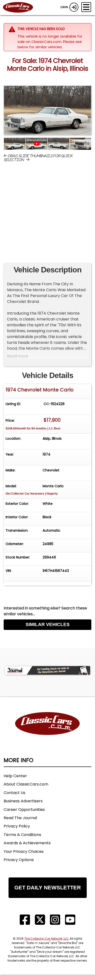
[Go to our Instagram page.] (55, 920)
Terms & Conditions (22, 834)
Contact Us (14, 793)
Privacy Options (19, 860)
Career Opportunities (24, 809)
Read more (17, 356)
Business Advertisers (23, 801)
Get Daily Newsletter (47, 888)
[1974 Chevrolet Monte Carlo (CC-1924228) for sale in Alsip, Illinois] (47, 110)
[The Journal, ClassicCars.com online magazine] (47, 670)
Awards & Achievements (27, 843)
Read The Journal (20, 818)
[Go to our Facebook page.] (25, 920)
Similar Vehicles (48, 624)
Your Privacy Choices (24, 851)
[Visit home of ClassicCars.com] (47, 730)
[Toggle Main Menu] (86, 7)
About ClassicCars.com (26, 784)
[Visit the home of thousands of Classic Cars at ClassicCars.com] (21, 7)
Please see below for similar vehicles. (50, 44)
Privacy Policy (17, 826)
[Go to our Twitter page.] (40, 920)
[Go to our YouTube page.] (70, 920)
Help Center (15, 776)
